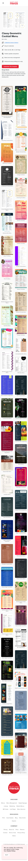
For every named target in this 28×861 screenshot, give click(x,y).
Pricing (5, 829)
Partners (22, 829)
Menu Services (21, 809)
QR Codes (5, 809)
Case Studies (9, 817)
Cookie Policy (11, 851)
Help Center (22, 817)
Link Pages (13, 809)
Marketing (12, 806)
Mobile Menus (20, 806)
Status (14, 835)
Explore (14, 821)
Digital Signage (23, 803)
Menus (3, 803)
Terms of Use (12, 832)
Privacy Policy (21, 832)
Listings (6, 806)
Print (3, 817)
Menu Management (11, 803)
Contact (5, 832)
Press (17, 829)
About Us (11, 829)
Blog (16, 817)
